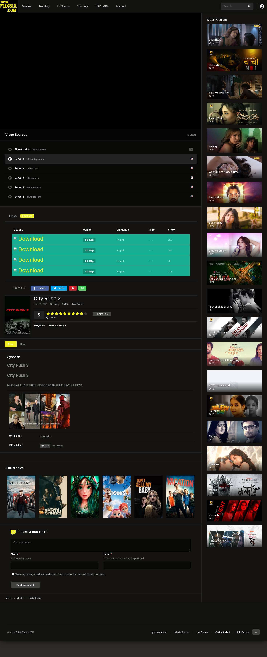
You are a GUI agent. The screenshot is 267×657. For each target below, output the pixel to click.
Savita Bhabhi (222, 632)
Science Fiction (57, 325)
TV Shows (63, 6)
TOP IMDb (102, 6)
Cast (22, 344)
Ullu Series (243, 632)
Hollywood (39, 325)
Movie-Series (182, 632)
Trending (44, 6)
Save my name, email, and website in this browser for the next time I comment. (60, 574)
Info (10, 344)
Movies (26, 6)
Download (27, 216)
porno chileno (159, 632)
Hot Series (202, 632)
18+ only (82, 6)
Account (121, 6)
